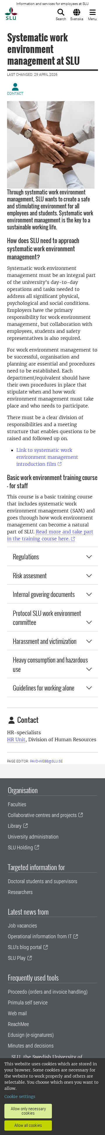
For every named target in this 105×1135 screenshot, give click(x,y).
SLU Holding (20, 847)
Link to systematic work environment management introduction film (47, 457)
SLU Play (17, 958)
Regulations (26, 556)
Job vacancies (22, 926)
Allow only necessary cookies (28, 1111)
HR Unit (16, 739)
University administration (33, 837)
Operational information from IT (40, 936)
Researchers (20, 892)
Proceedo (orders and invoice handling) (48, 992)
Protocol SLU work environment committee (47, 617)
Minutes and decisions (31, 1046)
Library (15, 826)
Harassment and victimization (44, 641)
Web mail (17, 1013)
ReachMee (18, 1024)
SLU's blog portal (25, 947)
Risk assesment (30, 575)
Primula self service (28, 1002)
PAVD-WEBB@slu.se (46, 761)
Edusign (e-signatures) (31, 1035)
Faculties (17, 804)
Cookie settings (19, 1096)
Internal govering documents (44, 594)
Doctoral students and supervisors (42, 881)
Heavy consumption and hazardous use (50, 664)
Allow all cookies (28, 1125)
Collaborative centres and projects (42, 815)
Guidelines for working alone (43, 687)
